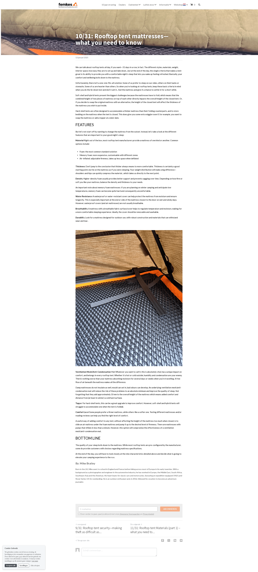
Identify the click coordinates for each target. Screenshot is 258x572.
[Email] (181, 540)
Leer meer (35, 561)
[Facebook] (162, 540)
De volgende (135, 524)
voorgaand (81, 524)
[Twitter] (168, 540)
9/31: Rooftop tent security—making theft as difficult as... (99, 530)
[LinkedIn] (175, 540)
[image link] (67, 4)
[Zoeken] (199, 5)
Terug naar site (83, 540)
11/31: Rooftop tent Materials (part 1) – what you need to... (155, 530)
